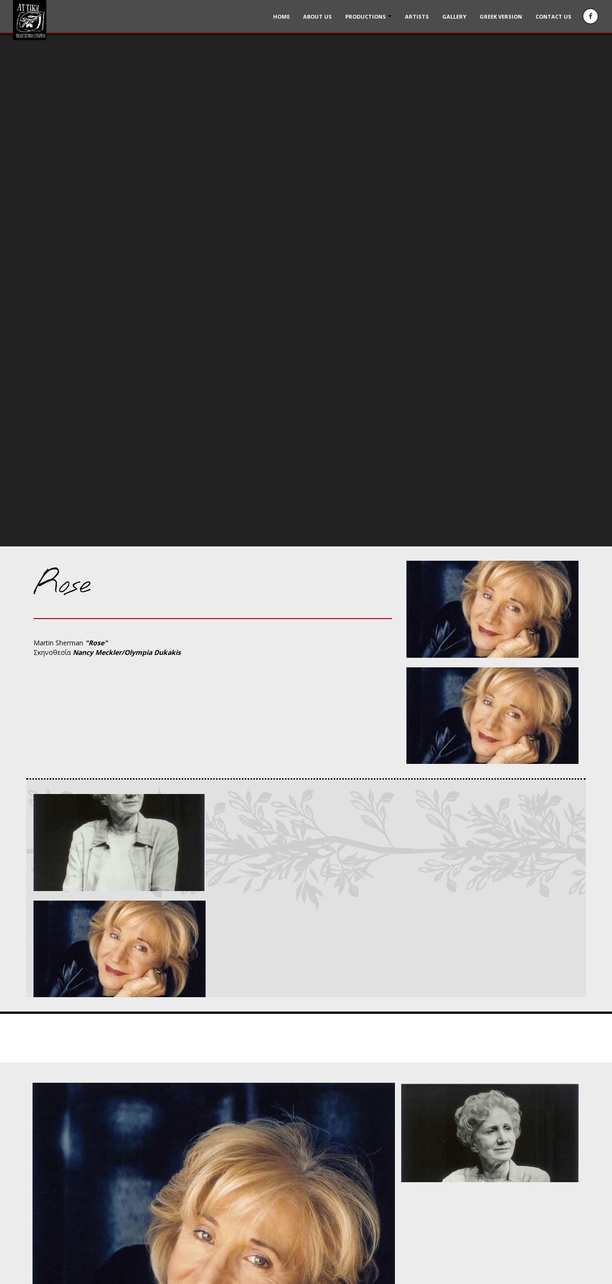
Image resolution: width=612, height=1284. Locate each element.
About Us (317, 16)
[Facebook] (590, 16)
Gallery (454, 16)
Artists (417, 16)
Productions (365, 16)
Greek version (501, 16)
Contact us (553, 16)
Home (281, 16)
